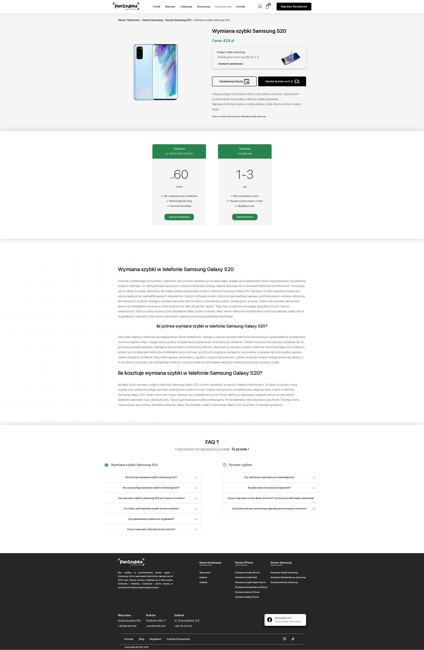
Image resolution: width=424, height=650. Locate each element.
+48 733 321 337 (183, 626)
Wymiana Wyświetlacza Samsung (288, 577)
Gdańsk (203, 582)
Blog (141, 639)
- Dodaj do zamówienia (230, 63)
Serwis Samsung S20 (178, 20)
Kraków (203, 577)
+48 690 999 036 (155, 626)
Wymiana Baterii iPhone (247, 592)
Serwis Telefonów (129, 20)
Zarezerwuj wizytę (231, 81)
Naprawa (170, 6)
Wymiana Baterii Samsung (284, 582)
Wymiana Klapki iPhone (247, 597)
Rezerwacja (203, 6)
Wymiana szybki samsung (253, 116)
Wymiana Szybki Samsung (284, 572)
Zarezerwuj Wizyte (179, 217)
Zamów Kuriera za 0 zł (279, 81)
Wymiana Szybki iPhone (247, 572)
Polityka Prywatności (178, 639)
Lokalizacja (186, 6)
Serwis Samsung (152, 20)
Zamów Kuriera (245, 217)
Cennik (156, 6)
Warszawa (204, 572)
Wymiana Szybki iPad (246, 577)
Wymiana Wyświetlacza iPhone (251, 587)
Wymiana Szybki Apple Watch (250, 582)
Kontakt (240, 6)
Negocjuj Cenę (223, 6)
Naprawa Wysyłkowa (294, 6)
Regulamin (155, 639)
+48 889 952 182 (127, 626)
